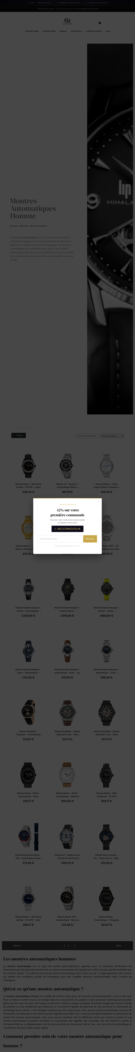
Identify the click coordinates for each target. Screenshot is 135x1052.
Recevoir (90, 539)
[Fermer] (98, 502)
